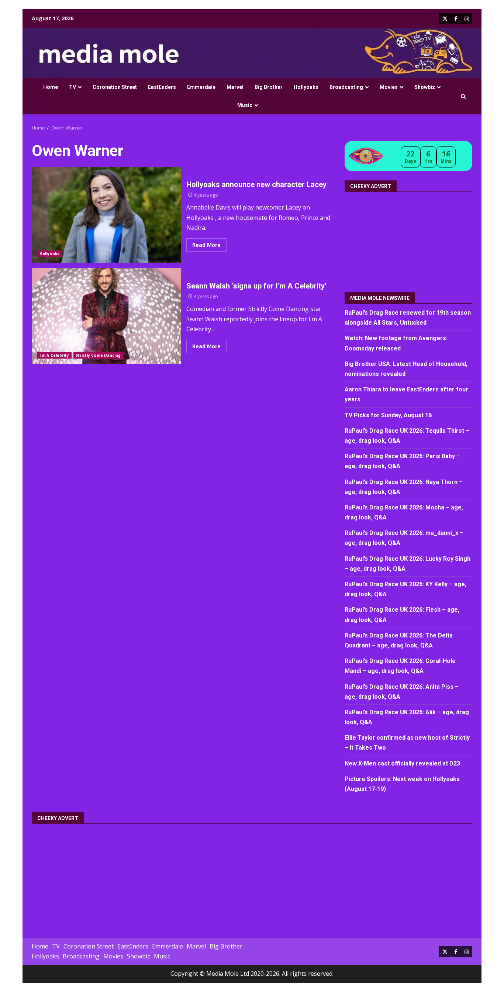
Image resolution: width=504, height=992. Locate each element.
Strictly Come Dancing (98, 355)
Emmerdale (201, 87)
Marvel (235, 87)
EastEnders (162, 87)
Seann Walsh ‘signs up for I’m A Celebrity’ (106, 316)
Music (244, 105)
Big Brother (269, 87)
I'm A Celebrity (54, 355)
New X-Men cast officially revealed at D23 (402, 763)
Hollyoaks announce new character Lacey (106, 215)
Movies (389, 87)
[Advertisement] (409, 239)
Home (50, 87)
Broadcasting (346, 87)
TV (72, 87)
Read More (206, 244)
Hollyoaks (306, 87)
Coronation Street (115, 87)
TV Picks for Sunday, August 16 (388, 415)
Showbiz (424, 87)
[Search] (463, 96)
